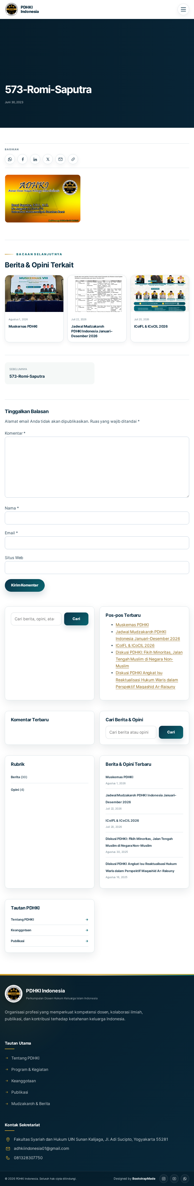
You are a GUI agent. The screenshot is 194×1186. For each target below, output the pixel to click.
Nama (12, 508)
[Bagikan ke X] (48, 159)
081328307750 (28, 1157)
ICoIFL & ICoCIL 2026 (151, 326)
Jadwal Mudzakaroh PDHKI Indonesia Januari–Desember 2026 (91, 331)
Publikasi (17, 941)
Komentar (15, 433)
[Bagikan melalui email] (60, 159)
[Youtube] (174, 1178)
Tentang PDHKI (22, 919)
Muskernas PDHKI (23, 326)
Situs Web (14, 557)
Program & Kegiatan (29, 1069)
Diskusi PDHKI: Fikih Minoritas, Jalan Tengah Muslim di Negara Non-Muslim (149, 659)
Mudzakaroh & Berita (30, 1103)
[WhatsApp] (185, 1178)
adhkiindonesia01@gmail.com (41, 1148)
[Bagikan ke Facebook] (22, 159)
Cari (76, 619)
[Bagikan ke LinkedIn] (35, 159)
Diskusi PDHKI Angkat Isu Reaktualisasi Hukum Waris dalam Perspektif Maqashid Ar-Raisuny (147, 679)
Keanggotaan (21, 930)
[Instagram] (163, 1178)
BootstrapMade (143, 1178)
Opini (17, 790)
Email (11, 533)
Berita (19, 777)
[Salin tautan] (73, 159)
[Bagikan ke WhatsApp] (10, 159)
